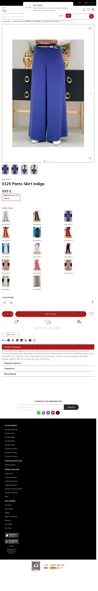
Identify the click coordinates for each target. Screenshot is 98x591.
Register (71, 407)
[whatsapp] (26, 340)
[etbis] (36, 565)
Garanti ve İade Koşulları (13, 489)
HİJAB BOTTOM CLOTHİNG (21, 21)
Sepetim (8, 520)
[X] (13, 340)
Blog (6, 496)
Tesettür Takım (10, 445)
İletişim (7, 513)
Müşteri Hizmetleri (11, 516)
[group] (48, 93)
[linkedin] (21, 340)
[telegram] (30, 340)
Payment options (12, 363)
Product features (12, 347)
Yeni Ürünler (9, 509)
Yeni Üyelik (8, 524)
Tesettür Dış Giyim (11, 448)
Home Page (6, 21)
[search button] (91, 16)
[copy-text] (34, 340)
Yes (68, 16)
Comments (9, 368)
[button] (44, 161)
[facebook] (8, 340)
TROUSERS (36, 21)
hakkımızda (9, 473)
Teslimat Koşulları (11, 477)
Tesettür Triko (9, 433)
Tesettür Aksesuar (11, 429)
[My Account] (80, 3)
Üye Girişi (8, 528)
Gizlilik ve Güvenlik (11, 492)
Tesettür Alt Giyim (11, 452)
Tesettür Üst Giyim (11, 456)
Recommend (10, 374)
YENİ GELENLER (10, 465)
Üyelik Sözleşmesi (11, 481)
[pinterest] (17, 340)
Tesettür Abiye (10, 437)
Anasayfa (8, 505)
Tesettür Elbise (10, 441)
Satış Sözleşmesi (11, 485)
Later (61, 16)
